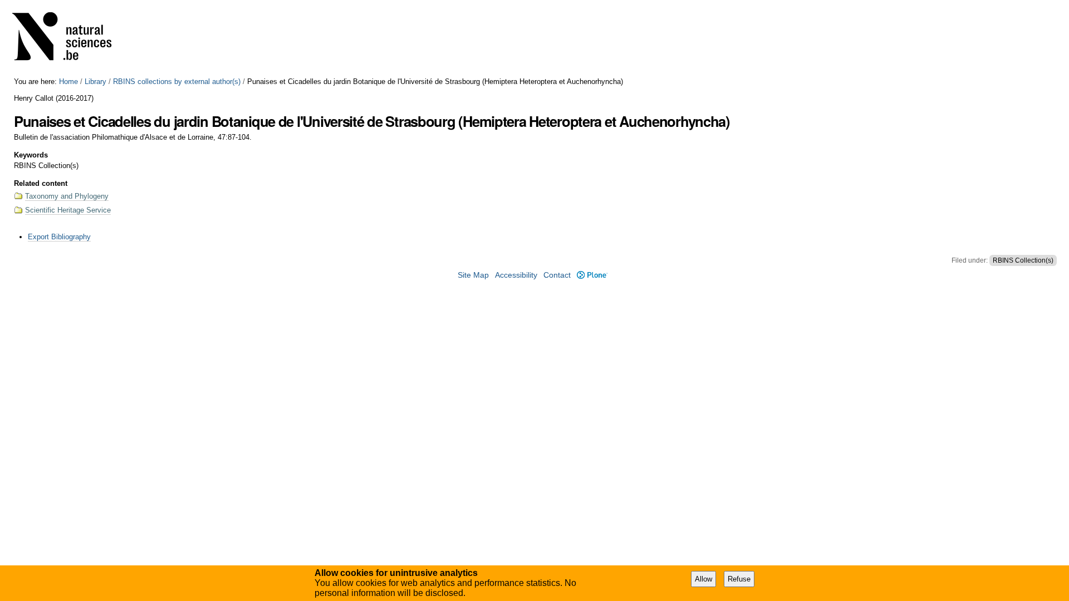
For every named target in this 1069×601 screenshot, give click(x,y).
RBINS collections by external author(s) (177, 81)
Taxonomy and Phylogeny (67, 196)
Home (68, 81)
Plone (592, 275)
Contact (557, 275)
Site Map (473, 275)
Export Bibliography (59, 237)
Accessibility (516, 275)
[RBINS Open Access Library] (69, 38)
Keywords (31, 155)
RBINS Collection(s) (1023, 260)
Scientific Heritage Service (68, 210)
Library (95, 81)
